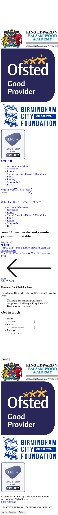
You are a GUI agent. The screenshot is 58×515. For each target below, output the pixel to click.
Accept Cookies (9, 512)
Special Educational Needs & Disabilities (26, 174)
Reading (11, 179)
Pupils (10, 176)
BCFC (10, 184)
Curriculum (12, 168)
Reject (22, 512)
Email (10, 324)
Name (10, 318)
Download (11, 250)
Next (3, 278)
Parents (10, 171)
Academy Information (17, 166)
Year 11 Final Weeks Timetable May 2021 (21, 253)
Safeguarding (13, 182)
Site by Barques (8, 502)
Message (12, 330)
